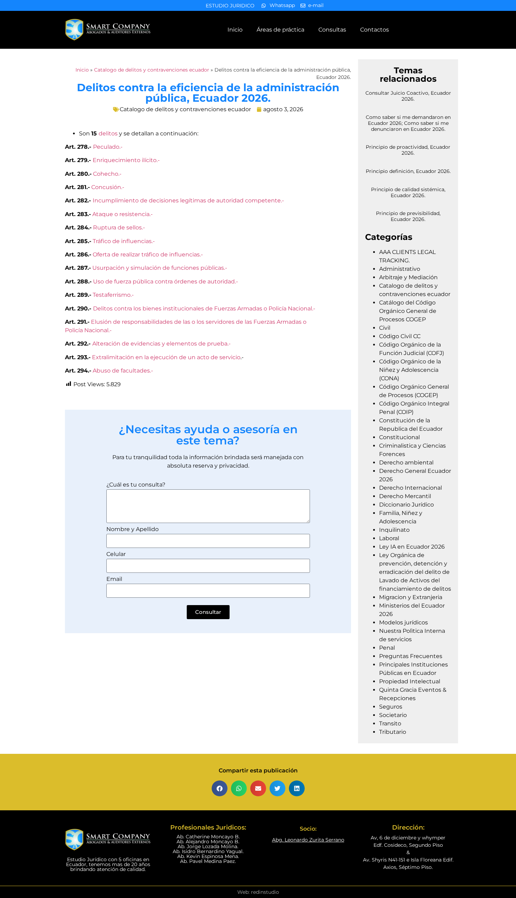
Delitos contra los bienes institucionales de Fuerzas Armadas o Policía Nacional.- (204, 308)
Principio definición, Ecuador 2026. (408, 171)
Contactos (374, 29)
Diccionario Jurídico (406, 504)
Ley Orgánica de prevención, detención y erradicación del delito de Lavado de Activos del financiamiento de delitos (415, 572)
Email (114, 579)
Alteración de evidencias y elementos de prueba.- (161, 343)
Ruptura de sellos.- (119, 227)
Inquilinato (394, 530)
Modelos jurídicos (403, 622)
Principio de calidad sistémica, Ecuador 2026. (408, 192)
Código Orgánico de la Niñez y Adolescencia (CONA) (410, 370)
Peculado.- (108, 146)
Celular (116, 554)
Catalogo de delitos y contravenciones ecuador (151, 70)
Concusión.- (107, 187)
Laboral (389, 538)
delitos (108, 133)
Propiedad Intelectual (409, 681)
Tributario (392, 732)
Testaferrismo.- (113, 294)
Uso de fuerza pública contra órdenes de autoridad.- (165, 281)
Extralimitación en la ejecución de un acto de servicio (166, 357)
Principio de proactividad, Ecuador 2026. (408, 150)
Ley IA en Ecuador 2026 (412, 546)
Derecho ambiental (406, 462)
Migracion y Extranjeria (410, 597)
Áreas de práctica (280, 29)
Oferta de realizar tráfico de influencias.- (148, 254)
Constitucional (399, 437)
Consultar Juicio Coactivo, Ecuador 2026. (408, 96)
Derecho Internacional (410, 487)
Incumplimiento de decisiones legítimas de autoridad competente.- (188, 200)
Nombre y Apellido (132, 529)
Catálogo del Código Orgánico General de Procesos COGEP (407, 311)
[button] (219, 788)
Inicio (235, 29)
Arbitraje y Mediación (408, 277)
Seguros (390, 706)
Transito (390, 723)
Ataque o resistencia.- (122, 214)
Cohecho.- (106, 173)
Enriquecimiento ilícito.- (126, 160)
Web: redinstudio (258, 892)
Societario (393, 715)
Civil (384, 327)
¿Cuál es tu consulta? (135, 485)
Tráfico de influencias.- (124, 241)
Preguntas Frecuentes (410, 656)
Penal (387, 647)
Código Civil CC (400, 336)
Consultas (332, 29)
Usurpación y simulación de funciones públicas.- (159, 267)
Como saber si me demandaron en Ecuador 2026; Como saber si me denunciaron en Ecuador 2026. (408, 123)
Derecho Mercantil (405, 496)
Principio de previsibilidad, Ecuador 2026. (408, 216)
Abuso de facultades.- (123, 370)
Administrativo (399, 269)
